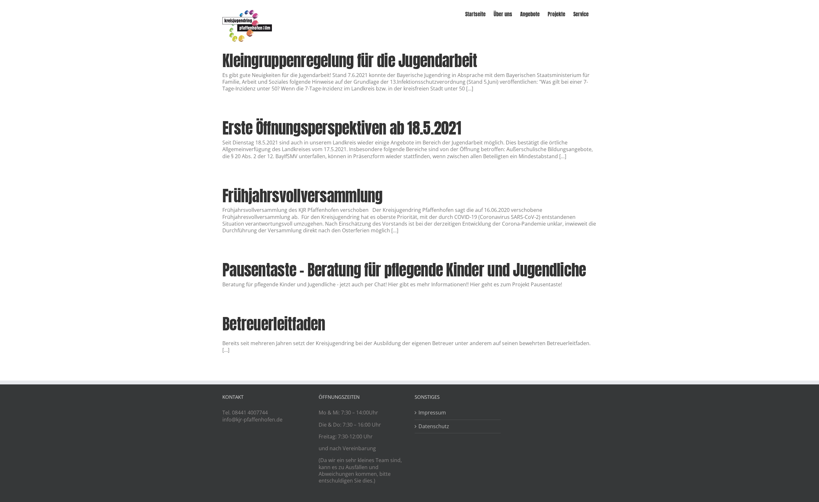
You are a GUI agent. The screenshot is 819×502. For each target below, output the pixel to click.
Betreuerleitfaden (273, 324)
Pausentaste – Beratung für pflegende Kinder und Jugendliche (404, 270)
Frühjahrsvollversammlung (302, 195)
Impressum (432, 412)
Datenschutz (433, 426)
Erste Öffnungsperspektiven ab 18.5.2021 (341, 128)
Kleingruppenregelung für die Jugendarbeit (349, 60)
